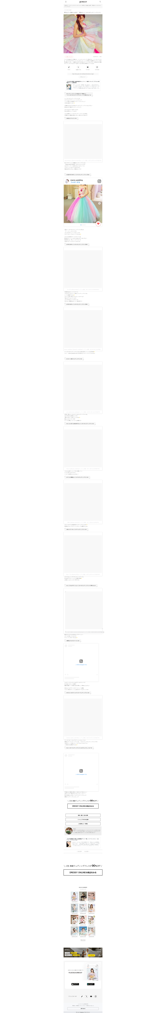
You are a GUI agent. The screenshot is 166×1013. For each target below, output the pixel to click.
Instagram (97, 69)
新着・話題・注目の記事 (83, 815)
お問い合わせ (83, 1008)
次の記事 (87, 851)
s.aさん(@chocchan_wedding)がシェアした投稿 (76, 412)
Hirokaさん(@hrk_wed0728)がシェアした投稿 (76, 737)
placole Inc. (82, 1012)
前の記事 (79, 851)
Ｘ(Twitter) (78, 69)
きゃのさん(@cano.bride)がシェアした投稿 (76, 289)
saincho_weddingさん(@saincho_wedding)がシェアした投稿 (76, 349)
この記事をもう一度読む (83, 823)
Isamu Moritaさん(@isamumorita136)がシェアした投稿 (76, 160)
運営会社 (73, 1005)
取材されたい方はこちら (90, 1005)
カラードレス (79, 5)
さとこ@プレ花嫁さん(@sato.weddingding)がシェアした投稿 (77, 632)
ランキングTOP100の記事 (83, 819)
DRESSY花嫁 (68, 10)
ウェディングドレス (72, 5)
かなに (74, 828)
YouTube (87, 69)
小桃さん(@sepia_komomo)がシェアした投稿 (76, 522)
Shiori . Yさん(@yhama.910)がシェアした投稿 (75, 574)
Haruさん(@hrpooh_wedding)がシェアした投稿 (76, 468)
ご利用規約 (77, 1005)
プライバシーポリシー (83, 1005)
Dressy (83, 2)
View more (83, 939)
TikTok (69, 69)
